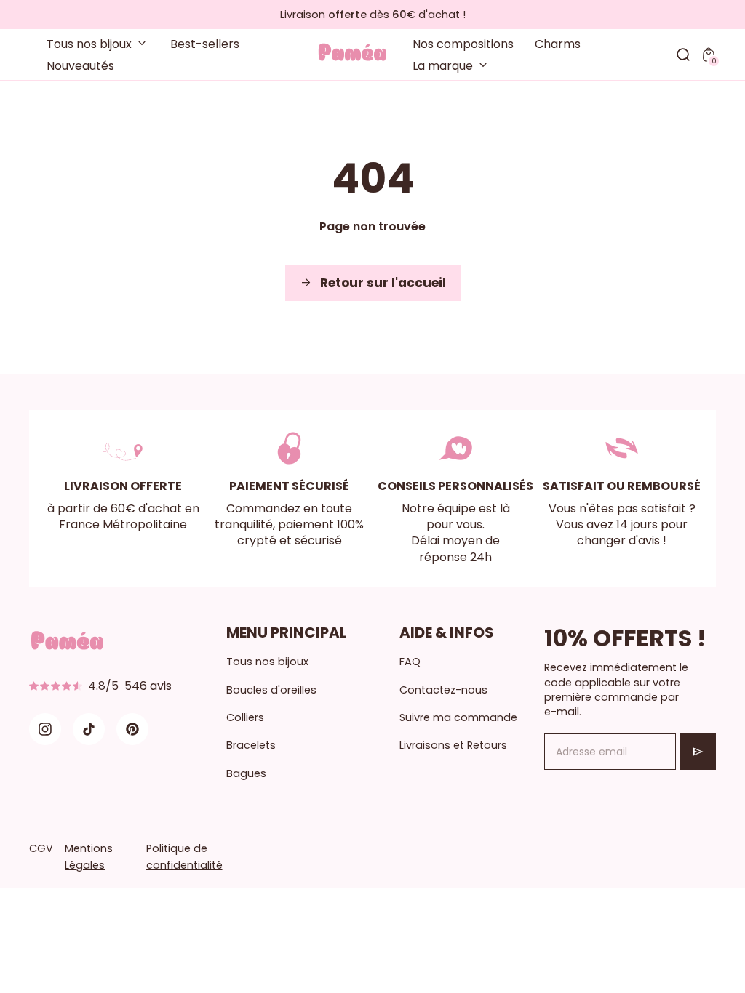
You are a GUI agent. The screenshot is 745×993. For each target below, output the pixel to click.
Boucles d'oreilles (271, 690)
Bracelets (251, 745)
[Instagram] (45, 729)
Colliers (245, 717)
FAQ (410, 661)
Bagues (246, 773)
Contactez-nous (443, 690)
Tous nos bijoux (267, 661)
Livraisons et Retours (453, 745)
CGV (41, 848)
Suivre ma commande (458, 717)
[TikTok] (89, 729)
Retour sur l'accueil (373, 283)
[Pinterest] (132, 729)
